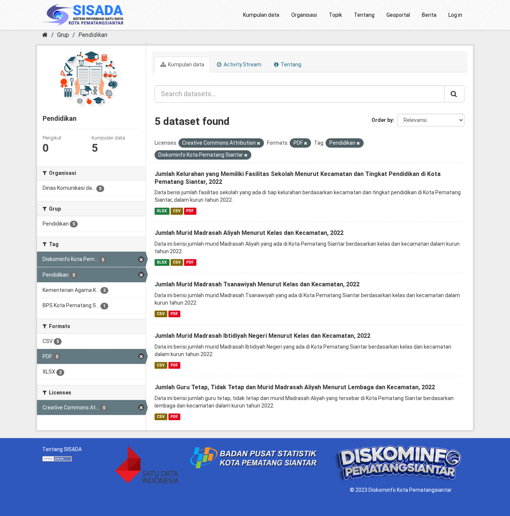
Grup (63, 34)
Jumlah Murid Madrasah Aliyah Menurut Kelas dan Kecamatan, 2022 (249, 232)
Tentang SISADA (62, 449)
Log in (455, 15)
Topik (335, 15)
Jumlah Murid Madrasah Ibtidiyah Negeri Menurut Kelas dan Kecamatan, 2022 (262, 335)
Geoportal (398, 15)
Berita (429, 15)
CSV (177, 210)
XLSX (162, 210)
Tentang (364, 15)
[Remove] (258, 143)
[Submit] (454, 94)
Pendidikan (93, 34)
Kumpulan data (261, 15)
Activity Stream (242, 64)
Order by (382, 120)
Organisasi (304, 15)
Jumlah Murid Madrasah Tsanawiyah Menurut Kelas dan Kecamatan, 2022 (257, 284)
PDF (190, 210)
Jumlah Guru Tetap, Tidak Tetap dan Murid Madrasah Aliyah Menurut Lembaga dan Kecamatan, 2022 (295, 387)
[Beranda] (45, 34)
